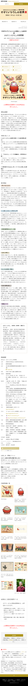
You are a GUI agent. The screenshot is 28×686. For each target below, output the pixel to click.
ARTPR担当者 (17, 670)
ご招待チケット (17, 69)
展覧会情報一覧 (4, 21)
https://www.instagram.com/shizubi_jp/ (16, 417)
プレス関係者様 (17, 679)
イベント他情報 (7, 69)
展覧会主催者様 (10, 679)
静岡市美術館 (10, 1)
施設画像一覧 (14, 21)
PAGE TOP (14, 675)
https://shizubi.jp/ (9, 409)
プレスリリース (17, 66)
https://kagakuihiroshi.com (11, 413)
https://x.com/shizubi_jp (13, 415)
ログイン (7, 3)
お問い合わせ (23, 679)
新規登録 (21, 3)
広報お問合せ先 (23, 21)
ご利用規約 (10, 639)
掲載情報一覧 (4, 679)
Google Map (9, 369)
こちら (20, 653)
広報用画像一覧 (7, 66)
